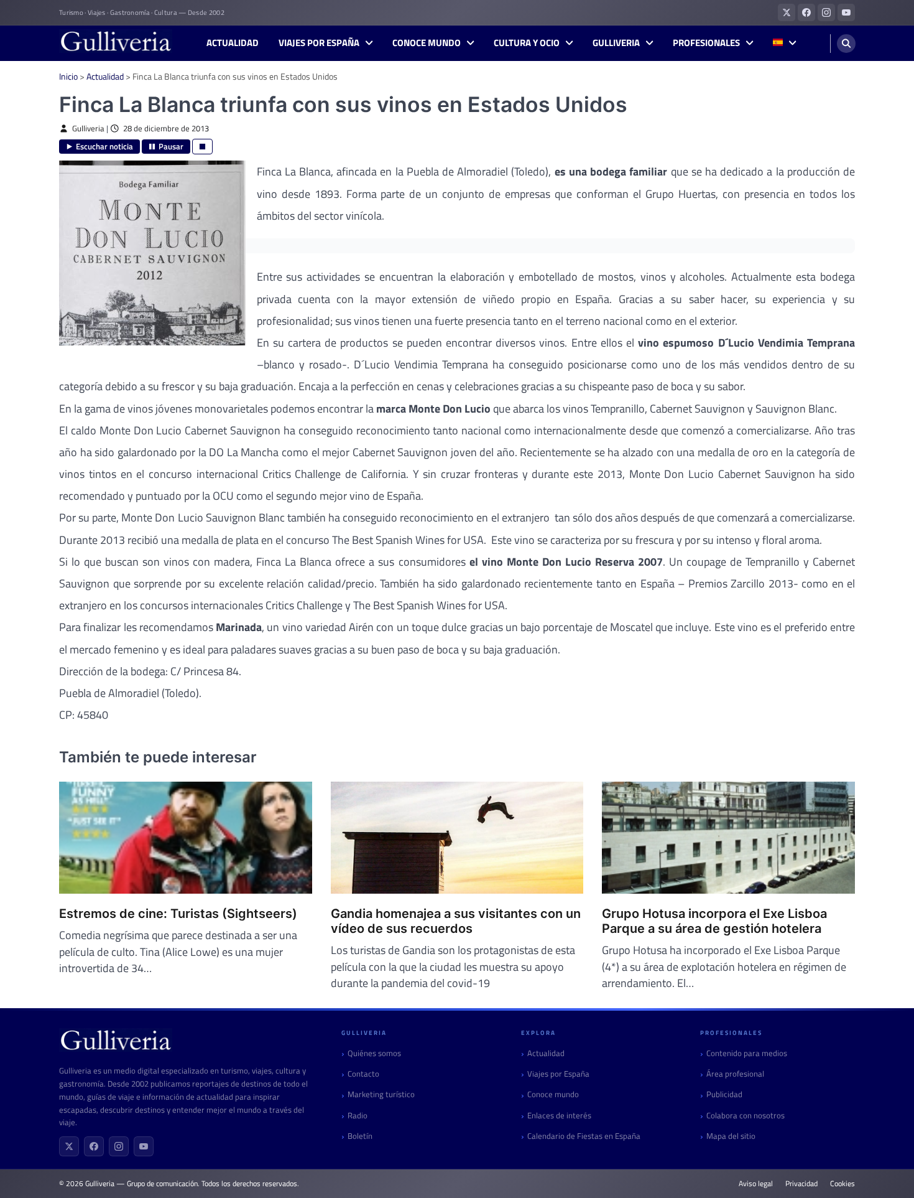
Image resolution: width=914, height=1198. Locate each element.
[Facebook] (94, 1146)
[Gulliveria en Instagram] (826, 12)
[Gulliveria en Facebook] (806, 12)
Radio (357, 1115)
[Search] (846, 43)
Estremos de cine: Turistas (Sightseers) (178, 913)
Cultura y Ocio (527, 43)
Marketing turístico (381, 1094)
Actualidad (232, 43)
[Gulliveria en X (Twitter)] (786, 12)
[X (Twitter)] (69, 1146)
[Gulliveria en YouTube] (846, 12)
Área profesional (735, 1074)
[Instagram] (119, 1146)
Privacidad (801, 1183)
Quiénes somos (374, 1053)
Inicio (68, 76)
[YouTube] (144, 1146)
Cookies (842, 1183)
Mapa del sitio (730, 1136)
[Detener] (202, 146)
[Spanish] (784, 43)
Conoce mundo (426, 43)
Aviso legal (756, 1183)
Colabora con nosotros (745, 1115)
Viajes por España (319, 43)
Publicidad (724, 1094)
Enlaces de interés (559, 1115)
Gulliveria (616, 43)
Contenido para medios (746, 1053)
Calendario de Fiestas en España (583, 1136)
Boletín (360, 1136)
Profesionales (706, 43)
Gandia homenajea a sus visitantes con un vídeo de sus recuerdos (456, 921)
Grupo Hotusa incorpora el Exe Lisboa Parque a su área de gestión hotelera (714, 921)
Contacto (363, 1074)
